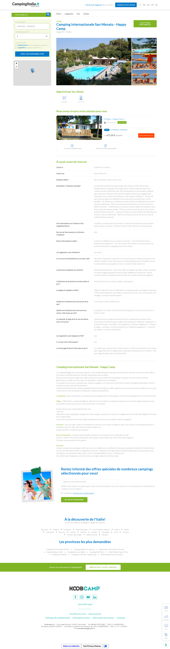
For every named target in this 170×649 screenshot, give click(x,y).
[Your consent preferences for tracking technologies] (166, 645)
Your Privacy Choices (92, 646)
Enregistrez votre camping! (103, 567)
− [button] (16, 66)
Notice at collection (71, 646)
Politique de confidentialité (57, 617)
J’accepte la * (79, 493)
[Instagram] (81, 597)
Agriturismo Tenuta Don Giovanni (111, 549)
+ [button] (16, 63)
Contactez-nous (126, 5)
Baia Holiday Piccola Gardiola (112, 554)
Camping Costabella (59, 554)
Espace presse (95, 614)
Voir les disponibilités (32, 54)
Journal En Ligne (85, 604)
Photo (58, 14)
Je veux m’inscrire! (74, 500)
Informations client (81, 617)
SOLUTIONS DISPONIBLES (145, 24)
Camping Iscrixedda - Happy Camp (83, 554)
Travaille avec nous (77, 614)
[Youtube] (88, 597)
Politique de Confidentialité (83, 493)
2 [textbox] (17, 36)
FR (152, 5)
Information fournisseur (103, 617)
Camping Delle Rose (97, 552)
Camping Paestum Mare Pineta (57, 549)
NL (156, 5)
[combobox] (32, 36)
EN (144, 5)
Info (78, 14)
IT (140, 5)
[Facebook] (75, 597)
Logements (69, 14)
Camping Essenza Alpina (76, 552)
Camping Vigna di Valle (54, 552)
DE (148, 5)
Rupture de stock (146, 135)
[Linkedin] (94, 597)
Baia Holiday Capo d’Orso (118, 552)
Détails (86, 14)
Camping (121, 617)
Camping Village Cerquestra (84, 549)
